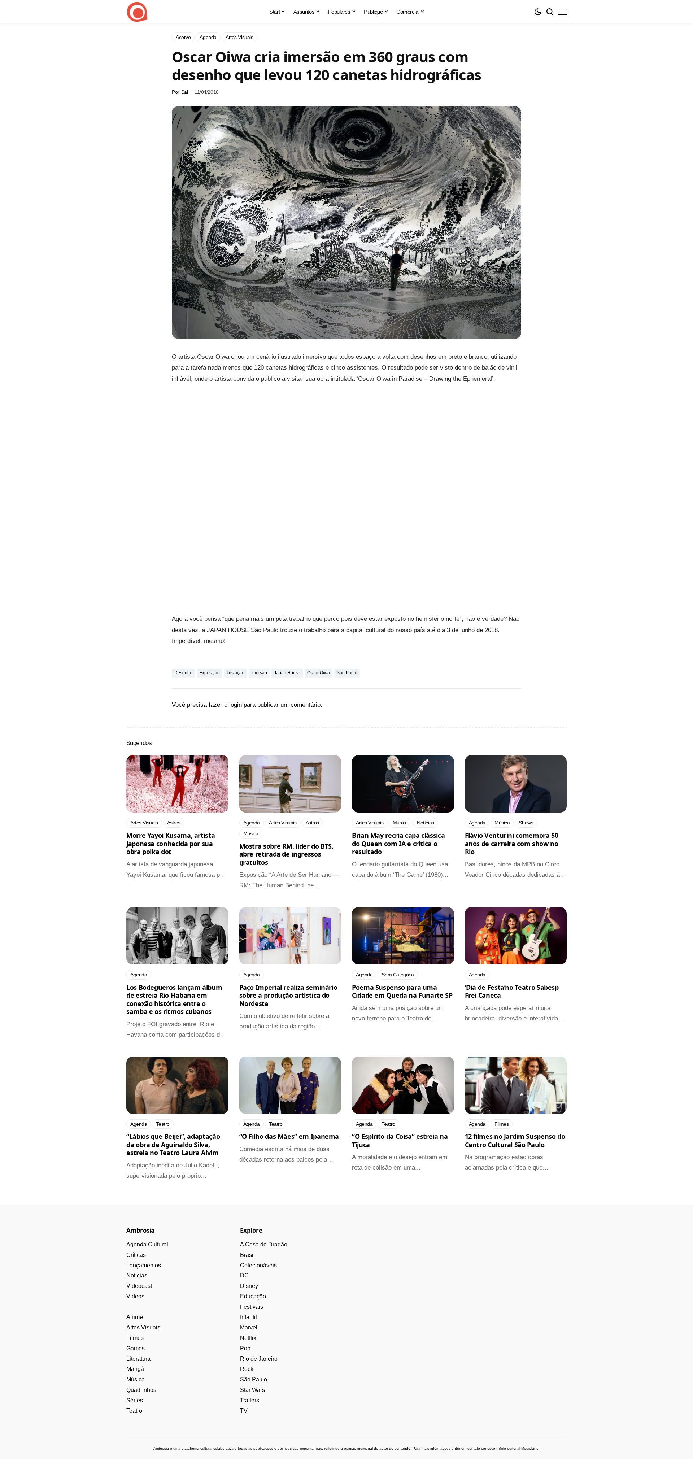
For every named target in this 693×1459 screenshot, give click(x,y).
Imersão (259, 672)
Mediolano (530, 1448)
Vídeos (135, 1296)
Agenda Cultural (147, 1244)
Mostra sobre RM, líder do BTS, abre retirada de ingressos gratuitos (286, 854)
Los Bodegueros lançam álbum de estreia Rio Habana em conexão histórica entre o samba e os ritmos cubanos (174, 999)
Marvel (248, 1327)
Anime (134, 1317)
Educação (253, 1296)
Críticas (136, 1255)
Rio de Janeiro (259, 1359)
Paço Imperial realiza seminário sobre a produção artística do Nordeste (288, 995)
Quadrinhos (141, 1390)
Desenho (183, 672)
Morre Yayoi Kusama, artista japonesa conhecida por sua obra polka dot (170, 843)
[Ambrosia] (137, 12)
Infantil (248, 1317)
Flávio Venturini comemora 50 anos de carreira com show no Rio (511, 843)
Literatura (138, 1359)
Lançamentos (143, 1265)
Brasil (247, 1255)
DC (244, 1275)
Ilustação (235, 672)
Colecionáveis (258, 1265)
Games (135, 1348)
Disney (249, 1286)
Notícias (136, 1275)
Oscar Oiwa (318, 672)
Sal (184, 92)
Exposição (209, 672)
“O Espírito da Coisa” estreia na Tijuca (400, 1140)
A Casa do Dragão (263, 1244)
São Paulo (347, 672)
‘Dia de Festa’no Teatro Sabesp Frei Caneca (512, 991)
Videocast (139, 1286)
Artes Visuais (143, 1327)
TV (244, 1411)
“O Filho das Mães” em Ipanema (289, 1136)
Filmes (135, 1338)
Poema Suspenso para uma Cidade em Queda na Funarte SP (402, 991)
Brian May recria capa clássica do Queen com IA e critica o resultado (398, 843)
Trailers (249, 1400)
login (235, 704)
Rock (246, 1369)
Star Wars (252, 1390)
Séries (134, 1400)
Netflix (248, 1338)
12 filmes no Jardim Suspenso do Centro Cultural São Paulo (515, 1140)
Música (135, 1379)
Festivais (251, 1307)
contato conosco (481, 1448)
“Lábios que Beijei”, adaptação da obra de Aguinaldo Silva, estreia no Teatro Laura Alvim (173, 1144)
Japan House (287, 672)
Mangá (135, 1369)
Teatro (134, 1411)
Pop (245, 1348)
